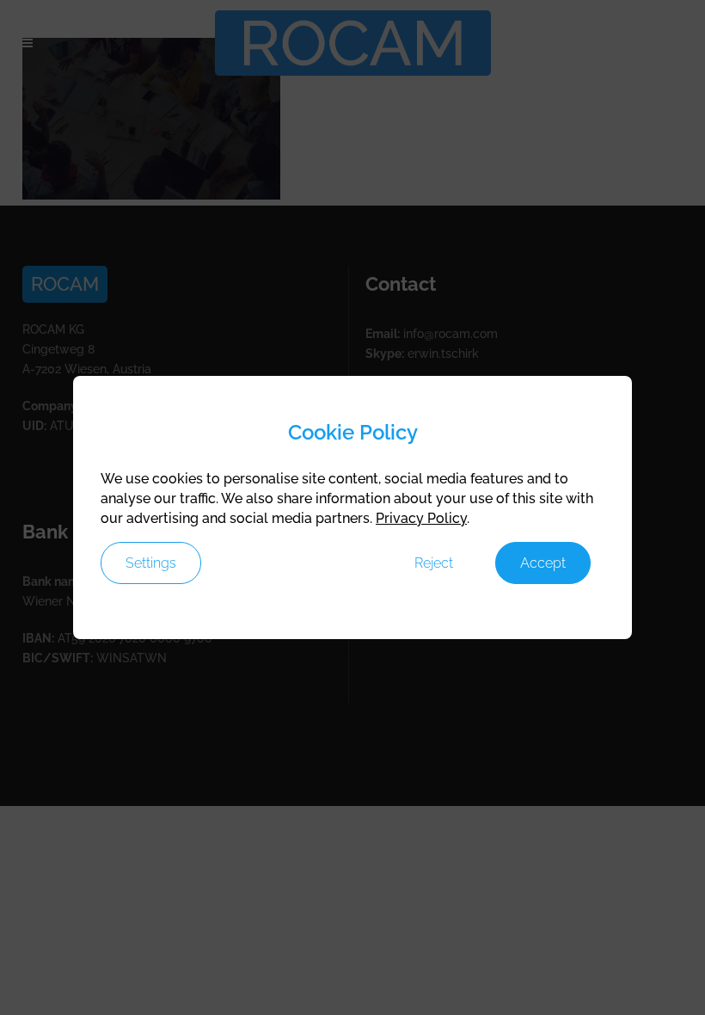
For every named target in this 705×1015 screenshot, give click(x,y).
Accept (543, 563)
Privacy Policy (421, 518)
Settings (151, 563)
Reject (433, 563)
